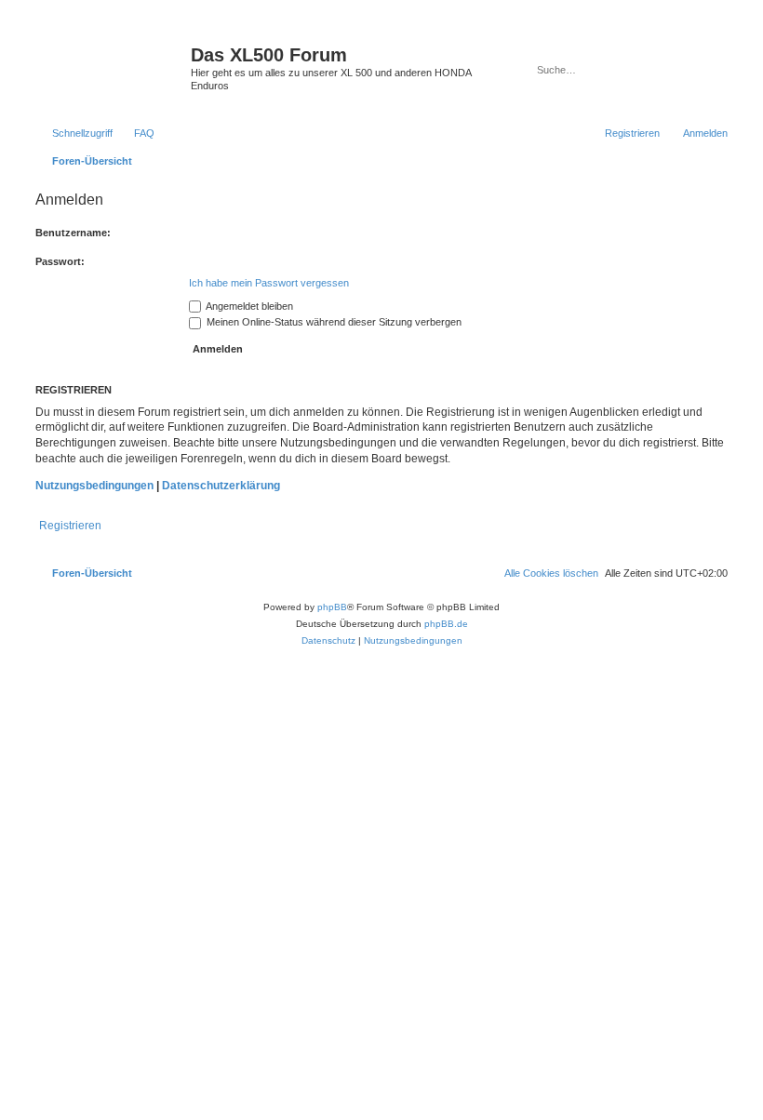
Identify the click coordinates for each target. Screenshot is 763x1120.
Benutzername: (73, 232)
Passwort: (60, 261)
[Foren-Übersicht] (111, 60)
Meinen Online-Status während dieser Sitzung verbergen (333, 321)
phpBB (332, 607)
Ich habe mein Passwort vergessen (269, 282)
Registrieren (70, 525)
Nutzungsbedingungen (94, 485)
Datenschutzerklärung (221, 485)
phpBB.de (446, 624)
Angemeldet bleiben (248, 306)
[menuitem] (135, 133)
